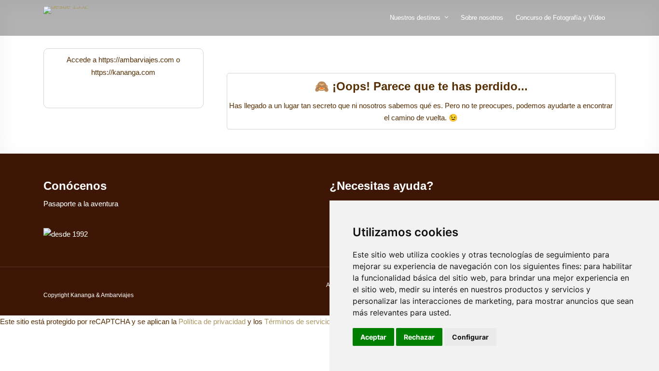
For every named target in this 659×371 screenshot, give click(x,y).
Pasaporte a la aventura (80, 204)
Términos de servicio (297, 321)
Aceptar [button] (373, 337)
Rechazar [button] (419, 337)
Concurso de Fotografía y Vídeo (560, 17)
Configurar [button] (470, 337)
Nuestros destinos (415, 17)
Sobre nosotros (482, 17)
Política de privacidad (212, 321)
